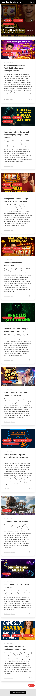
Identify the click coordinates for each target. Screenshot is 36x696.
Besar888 (6, 184)
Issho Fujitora (9, 422)
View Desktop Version (19, 692)
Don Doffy (7, 488)
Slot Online (8, 24)
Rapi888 (6, 635)
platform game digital (22, 440)
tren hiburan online (10, 444)
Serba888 (7, 20)
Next (30, 685)
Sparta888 (7, 382)
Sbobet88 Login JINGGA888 (16, 521)
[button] (34, 2)
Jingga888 (7, 510)
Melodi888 (7, 440)
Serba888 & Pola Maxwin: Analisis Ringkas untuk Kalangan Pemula (15, 68)
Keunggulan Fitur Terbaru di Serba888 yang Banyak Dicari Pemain (16, 134)
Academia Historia (11, 2)
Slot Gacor (18, 20)
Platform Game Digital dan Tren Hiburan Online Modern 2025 (16, 457)
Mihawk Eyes (9, 27)
